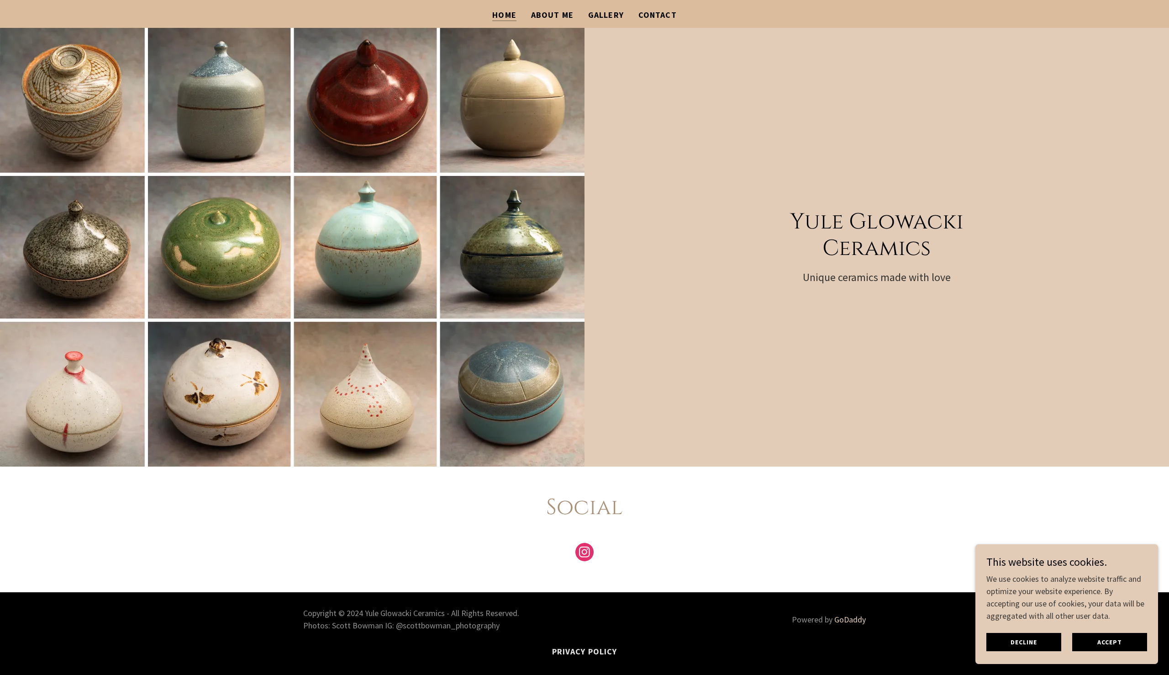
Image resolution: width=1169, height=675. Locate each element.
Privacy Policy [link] (584, 651)
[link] (584, 554)
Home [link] (504, 15)
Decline (1024, 642)
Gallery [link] (606, 15)
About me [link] (552, 15)
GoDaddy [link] (850, 619)
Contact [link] (657, 15)
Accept (1109, 642)
